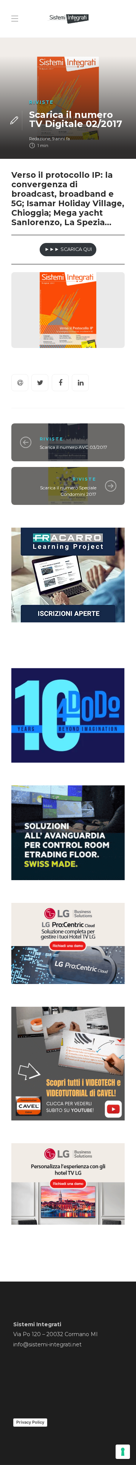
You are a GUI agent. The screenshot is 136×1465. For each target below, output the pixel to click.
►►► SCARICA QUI (68, 249)
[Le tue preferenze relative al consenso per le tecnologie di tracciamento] (123, 1452)
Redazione (39, 138)
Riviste (41, 102)
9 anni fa (61, 138)
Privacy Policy (30, 1422)
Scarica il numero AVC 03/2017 (73, 447)
